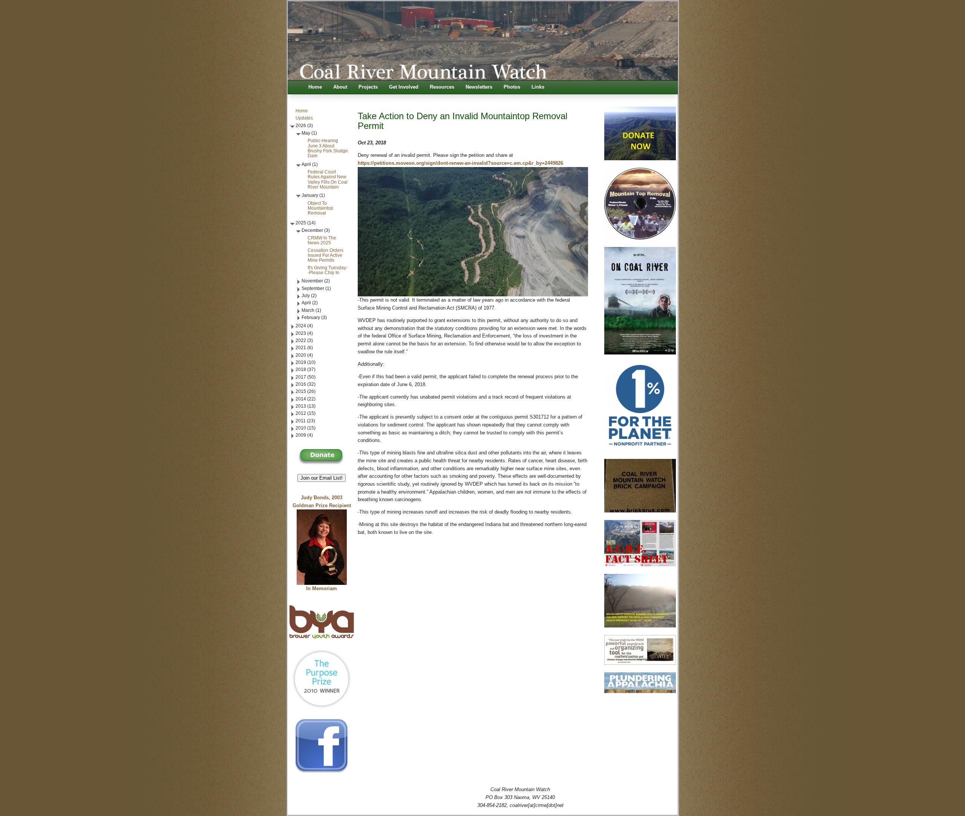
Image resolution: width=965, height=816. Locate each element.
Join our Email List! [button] (321, 478)
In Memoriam (321, 588)
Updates (304, 118)
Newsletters (479, 87)
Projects (368, 87)
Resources (442, 87)
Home (315, 87)
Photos (512, 87)
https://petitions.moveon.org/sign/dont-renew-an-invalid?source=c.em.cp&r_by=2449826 (460, 163)
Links (538, 87)
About (340, 87)
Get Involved (403, 87)
